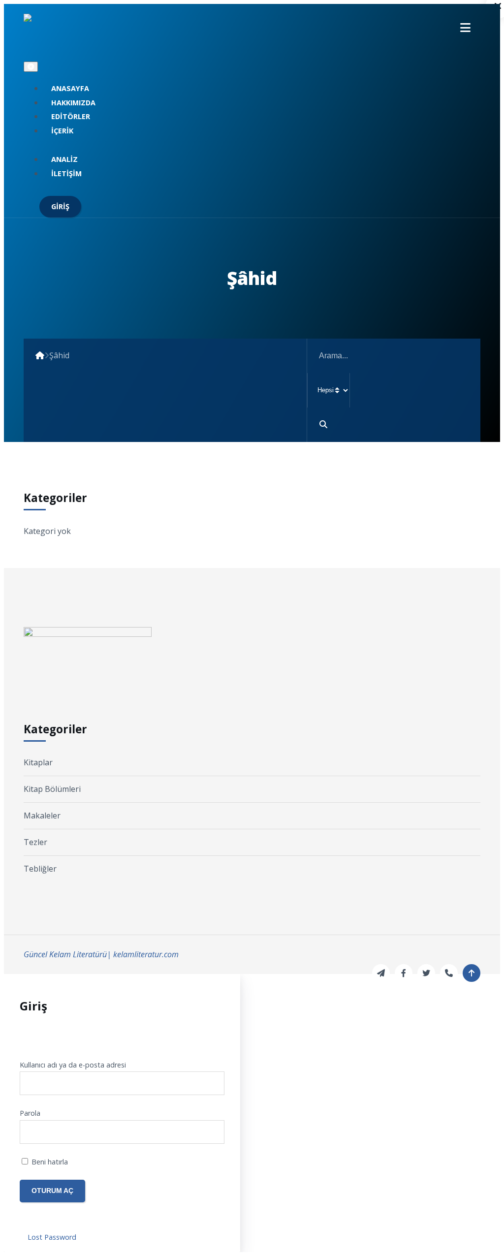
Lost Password (52, 1237)
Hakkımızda (73, 102)
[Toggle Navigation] (31, 67)
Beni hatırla (49, 1161)
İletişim (66, 173)
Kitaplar (38, 762)
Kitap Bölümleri (52, 789)
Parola (30, 1113)
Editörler (70, 116)
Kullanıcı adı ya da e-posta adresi (73, 1064)
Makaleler (42, 815)
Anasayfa (70, 88)
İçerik (62, 130)
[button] (465, 27)
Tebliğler (40, 868)
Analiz (64, 159)
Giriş (60, 206)
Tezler (35, 842)
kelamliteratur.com (146, 954)
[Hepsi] (393, 390)
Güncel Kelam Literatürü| (67, 954)
